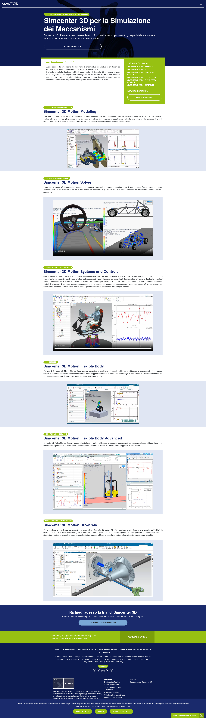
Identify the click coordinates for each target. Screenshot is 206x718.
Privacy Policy (104, 661)
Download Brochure (137, 637)
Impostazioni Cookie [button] (121, 711)
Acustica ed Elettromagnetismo (111, 691)
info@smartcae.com (90, 661)
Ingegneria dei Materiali (113, 697)
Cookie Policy (117, 661)
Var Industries (76, 649)
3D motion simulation (145, 97)
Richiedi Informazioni (72, 46)
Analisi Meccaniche (57, 62)
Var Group (94, 649)
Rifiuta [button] (101, 711)
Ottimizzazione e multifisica (114, 695)
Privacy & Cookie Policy (121, 706)
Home (47, 62)
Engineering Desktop (112, 682)
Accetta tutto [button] (82, 711)
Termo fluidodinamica (112, 687)
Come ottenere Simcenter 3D (141, 682)
